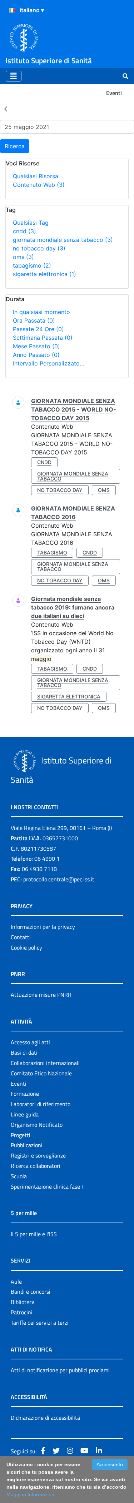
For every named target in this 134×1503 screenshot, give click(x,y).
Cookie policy (26, 947)
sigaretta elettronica (44, 274)
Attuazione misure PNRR (41, 994)
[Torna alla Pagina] (5, 108)
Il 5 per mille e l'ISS (34, 1234)
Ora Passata (34, 320)
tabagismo (32, 265)
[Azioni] (12, 10)
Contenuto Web (39, 184)
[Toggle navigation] (13, 76)
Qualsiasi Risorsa (35, 176)
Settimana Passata (43, 337)
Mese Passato (36, 346)
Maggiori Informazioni (30, 1494)
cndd (24, 231)
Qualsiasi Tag (31, 222)
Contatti (21, 937)
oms (23, 256)
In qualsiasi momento (41, 311)
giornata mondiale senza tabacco (63, 239)
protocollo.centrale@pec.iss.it (58, 879)
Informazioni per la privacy (43, 926)
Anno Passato (36, 354)
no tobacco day (39, 248)
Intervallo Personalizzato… (48, 363)
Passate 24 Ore (38, 329)
